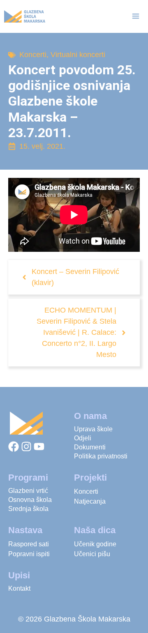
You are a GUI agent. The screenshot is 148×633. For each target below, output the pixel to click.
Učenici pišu (92, 553)
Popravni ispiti (29, 553)
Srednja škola (28, 508)
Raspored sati (28, 544)
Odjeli (82, 438)
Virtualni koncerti (78, 55)
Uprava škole (93, 429)
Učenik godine (95, 544)
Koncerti (32, 55)
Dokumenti (90, 447)
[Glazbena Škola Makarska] (24, 16)
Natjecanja (90, 501)
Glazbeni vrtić (28, 490)
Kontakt (19, 588)
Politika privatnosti (100, 456)
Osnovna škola (30, 499)
